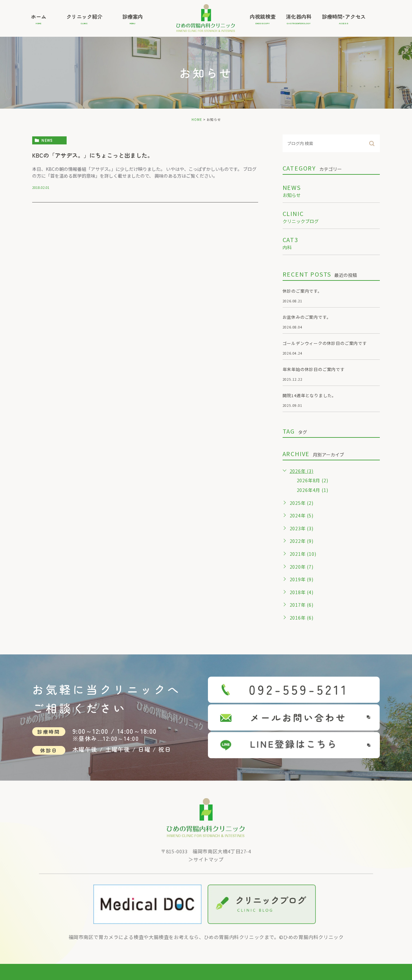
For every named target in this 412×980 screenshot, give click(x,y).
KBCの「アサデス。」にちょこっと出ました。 (92, 155)
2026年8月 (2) (312, 480)
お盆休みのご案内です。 (307, 317)
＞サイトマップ (205, 859)
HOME (197, 119)
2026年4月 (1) (312, 490)
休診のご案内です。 (302, 291)
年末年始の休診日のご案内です (314, 369)
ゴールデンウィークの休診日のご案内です (325, 343)
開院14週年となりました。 (309, 395)
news (47, 140)
